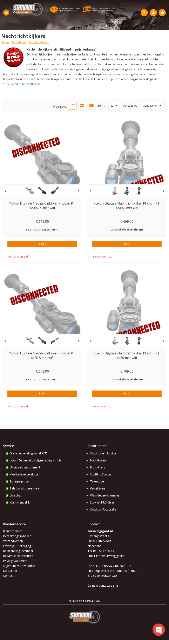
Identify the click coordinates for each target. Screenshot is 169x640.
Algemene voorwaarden (19, 566)
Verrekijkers (98, 488)
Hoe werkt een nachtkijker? (22, 84)
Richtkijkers (97, 467)
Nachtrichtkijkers (39, 42)
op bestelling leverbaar (18, 551)
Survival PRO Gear (102, 502)
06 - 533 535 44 (103, 551)
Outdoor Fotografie (103, 509)
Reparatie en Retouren (18, 556)
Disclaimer (10, 571)
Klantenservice (12, 531)
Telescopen (98, 481)
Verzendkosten (13, 541)
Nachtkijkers (19, 42)
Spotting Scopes (101, 474)
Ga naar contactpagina (103, 585)
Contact (8, 576)
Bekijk (42, 243)
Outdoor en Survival (103, 453)
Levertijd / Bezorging (17, 546)
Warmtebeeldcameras (105, 495)
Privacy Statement (15, 561)
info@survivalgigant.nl (110, 556)
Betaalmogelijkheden (17, 536)
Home (5, 42)
